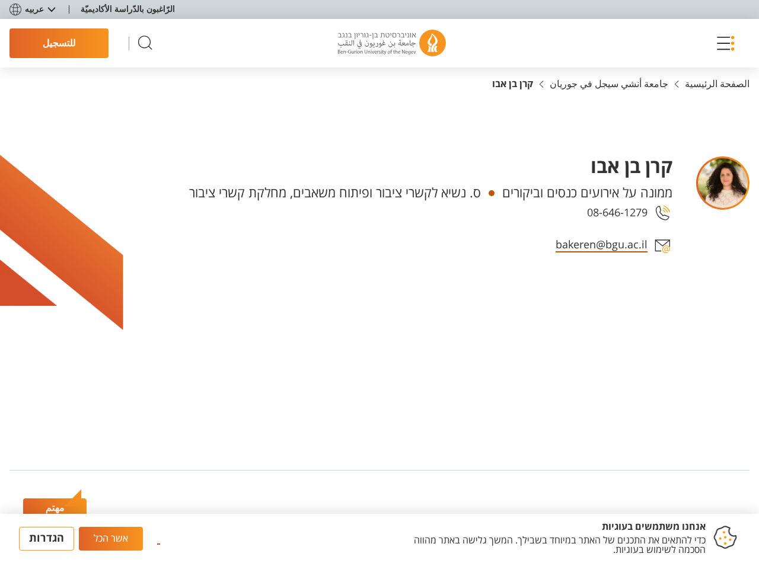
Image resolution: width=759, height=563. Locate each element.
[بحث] (145, 44)
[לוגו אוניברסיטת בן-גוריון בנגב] (392, 43)
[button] (723, 43)
